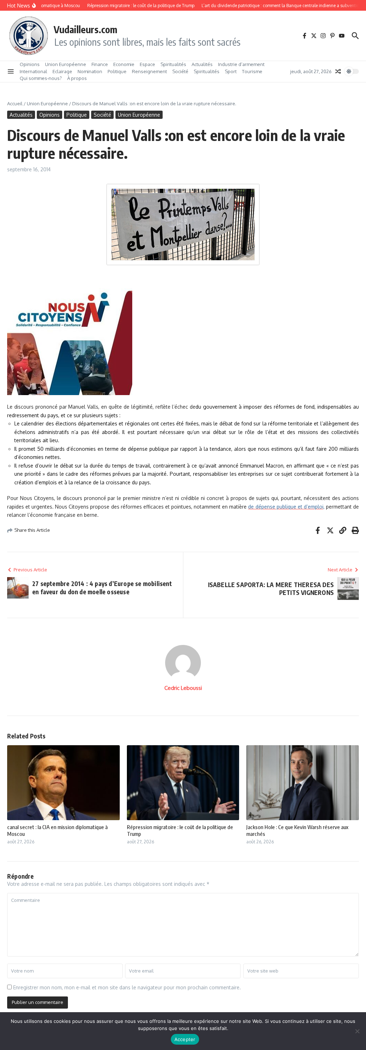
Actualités (202, 64)
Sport (231, 71)
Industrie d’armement (241, 64)
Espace (147, 64)
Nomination (90, 71)
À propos (77, 78)
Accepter (185, 1039)
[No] (357, 1031)
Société (180, 71)
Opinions (30, 64)
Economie (123, 64)
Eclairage (62, 71)
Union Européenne (65, 64)
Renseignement (149, 71)
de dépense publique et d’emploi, (286, 507)
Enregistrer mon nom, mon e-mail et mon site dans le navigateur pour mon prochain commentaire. (127, 987)
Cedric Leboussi (183, 688)
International (33, 71)
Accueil (15, 103)
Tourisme (252, 71)
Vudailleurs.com (85, 29)
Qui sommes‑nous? (41, 78)
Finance (100, 64)
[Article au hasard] (338, 71)
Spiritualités (173, 64)
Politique (117, 71)
